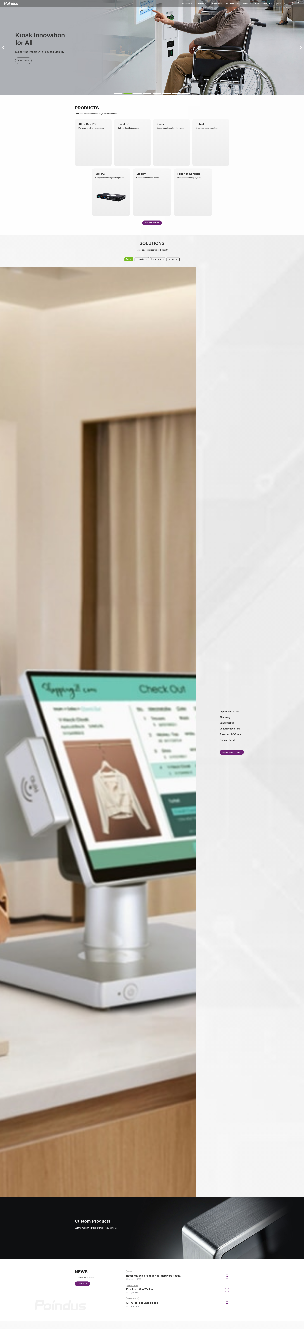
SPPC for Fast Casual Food (142, 1302)
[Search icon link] (299, 3)
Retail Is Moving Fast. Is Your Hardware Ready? (153, 1275)
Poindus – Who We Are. (140, 1289)
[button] (118, 93)
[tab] (128, 259)
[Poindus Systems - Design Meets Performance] (11, 3)
